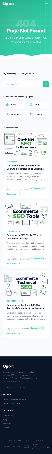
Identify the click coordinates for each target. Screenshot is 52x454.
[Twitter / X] (43, 447)
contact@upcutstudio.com (14, 387)
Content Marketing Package (14, 399)
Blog (36, 104)
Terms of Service (35, 446)
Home (13, 104)
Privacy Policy (26, 446)
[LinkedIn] (48, 447)
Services (14, 114)
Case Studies (8, 415)
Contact (38, 114)
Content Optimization (11, 403)
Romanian (16, 447)
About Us (7, 424)
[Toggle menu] (46, 4)
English (6, 447)
